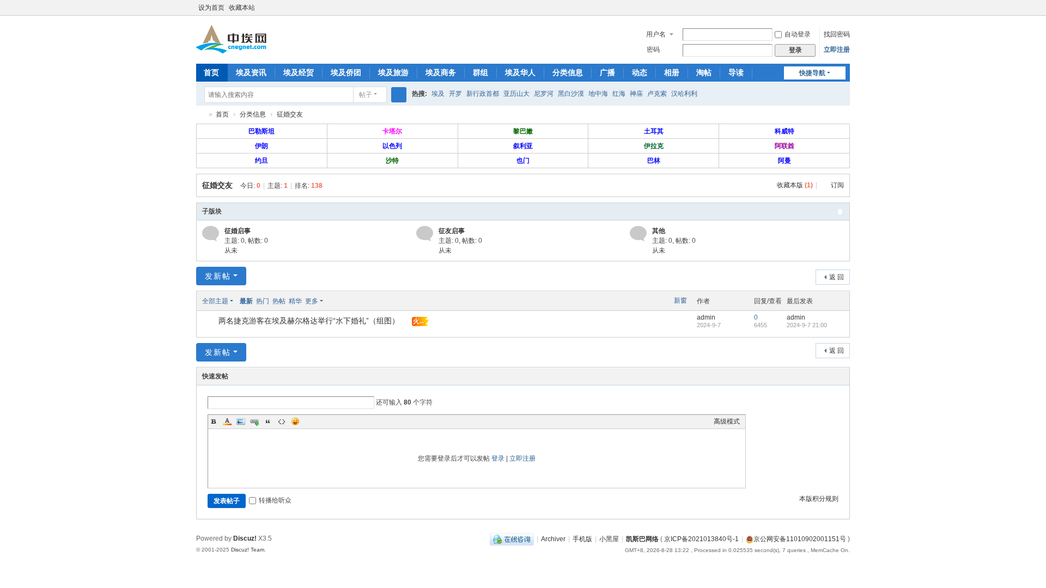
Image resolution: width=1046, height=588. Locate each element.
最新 (246, 301)
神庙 (636, 93)
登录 (497, 458)
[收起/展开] (840, 211)
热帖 (278, 301)
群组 (480, 72)
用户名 (656, 34)
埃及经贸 (298, 72)
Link (254, 421)
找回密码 (837, 34)
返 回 (836, 277)
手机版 (582, 539)
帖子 (365, 95)
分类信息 (567, 72)
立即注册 (837, 49)
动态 (639, 72)
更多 (311, 301)
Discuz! (245, 538)
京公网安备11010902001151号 (799, 539)
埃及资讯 (251, 72)
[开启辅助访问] (834, 8)
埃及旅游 (393, 72)
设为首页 (211, 7)
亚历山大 (516, 93)
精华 (295, 301)
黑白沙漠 (571, 93)
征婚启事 (237, 231)
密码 (653, 49)
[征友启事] (424, 233)
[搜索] (398, 94)
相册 (671, 72)
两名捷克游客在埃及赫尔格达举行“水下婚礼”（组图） (308, 320)
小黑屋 (609, 539)
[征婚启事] (210, 233)
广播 (607, 72)
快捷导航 (812, 73)
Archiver (553, 539)
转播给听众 (275, 500)
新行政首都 (482, 93)
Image (240, 421)
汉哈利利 (684, 93)
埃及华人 (520, 72)
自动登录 (797, 34)
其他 (658, 231)
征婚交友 (290, 114)
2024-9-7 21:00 (807, 325)
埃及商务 (440, 72)
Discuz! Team (247, 550)
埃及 (438, 93)
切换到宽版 (845, 12)
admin (706, 317)
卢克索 (657, 93)
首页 (211, 72)
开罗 (455, 93)
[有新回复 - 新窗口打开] (211, 322)
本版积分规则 (818, 499)
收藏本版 (795, 185)
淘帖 (703, 72)
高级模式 (727, 421)
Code (281, 421)
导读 (736, 72)
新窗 (680, 300)
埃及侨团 (346, 72)
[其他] (638, 233)
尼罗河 (544, 93)
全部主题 (215, 301)
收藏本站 (242, 7)
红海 (618, 93)
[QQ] (512, 539)
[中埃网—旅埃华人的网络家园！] (231, 38)
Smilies (295, 421)
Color (227, 421)
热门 (262, 301)
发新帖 (218, 276)
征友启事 (452, 231)
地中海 (598, 93)
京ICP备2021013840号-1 (701, 539)
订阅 (837, 185)
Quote (268, 421)
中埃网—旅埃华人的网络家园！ (200, 114)
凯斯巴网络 (642, 539)
